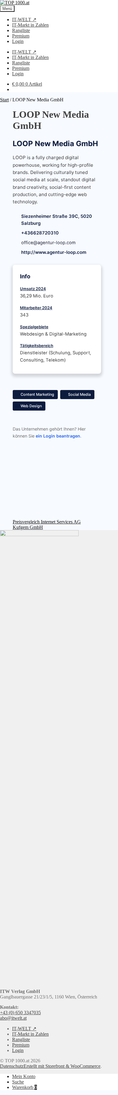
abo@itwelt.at (13, 1018)
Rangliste (21, 30)
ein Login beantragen (58, 435)
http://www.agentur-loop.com (53, 252)
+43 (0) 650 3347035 (20, 1012)
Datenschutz (12, 1066)
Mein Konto (23, 1076)
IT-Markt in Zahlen (30, 25)
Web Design (31, 406)
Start (4, 99)
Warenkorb (24, 1087)
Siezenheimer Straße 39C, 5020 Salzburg (56, 220)
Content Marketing (37, 394)
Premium (20, 35)
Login (18, 41)
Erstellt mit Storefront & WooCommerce (62, 1066)
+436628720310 (40, 233)
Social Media (79, 394)
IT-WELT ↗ (24, 19)
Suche (18, 1081)
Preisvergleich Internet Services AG (47, 521)
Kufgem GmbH (28, 527)
